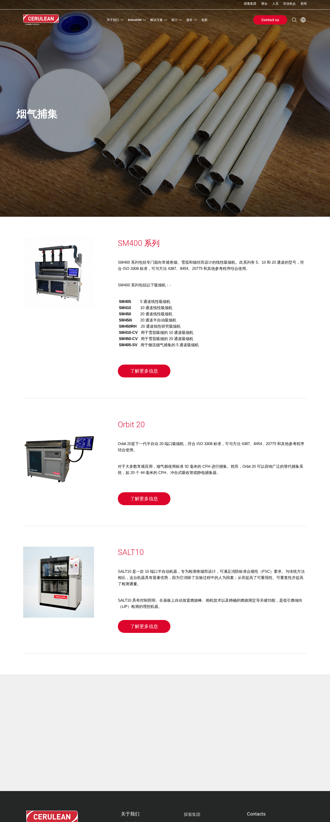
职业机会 (289, 3)
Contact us (270, 20)
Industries (135, 20)
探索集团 (250, 3)
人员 (275, 3)
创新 (204, 20)
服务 (189, 20)
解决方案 (156, 20)
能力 (174, 20)
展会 (264, 3)
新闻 (304, 3)
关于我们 (113, 20)
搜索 (294, 20)
